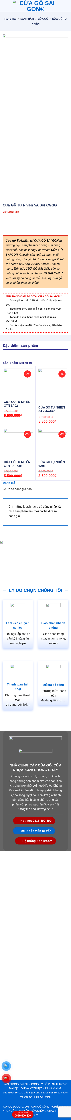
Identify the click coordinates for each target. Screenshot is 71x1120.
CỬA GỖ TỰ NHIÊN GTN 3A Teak (17, 464)
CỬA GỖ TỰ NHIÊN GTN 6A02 (17, 403)
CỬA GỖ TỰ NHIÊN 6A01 (51, 464)
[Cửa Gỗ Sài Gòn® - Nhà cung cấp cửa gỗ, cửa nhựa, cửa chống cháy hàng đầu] (35, 6)
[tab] (35, 345)
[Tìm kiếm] (66, 6)
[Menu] (5, 5)
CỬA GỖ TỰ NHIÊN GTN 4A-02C (51, 409)
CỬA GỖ (43, 18)
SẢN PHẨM (27, 18)
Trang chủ (10, 18)
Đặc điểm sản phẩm (20, 345)
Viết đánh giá (11, 211)
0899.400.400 (23, 1114)
